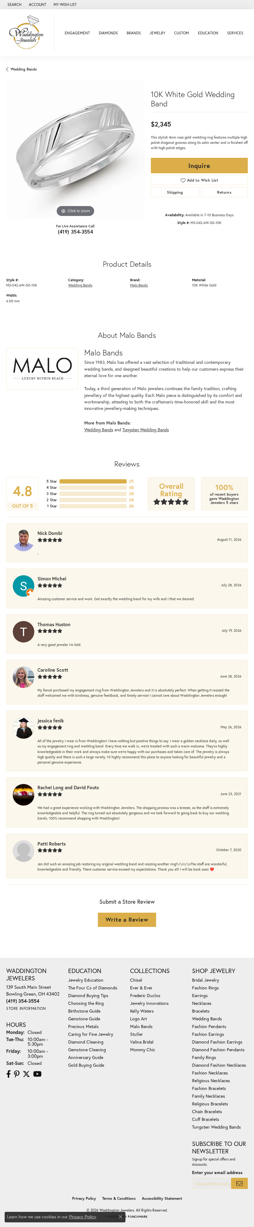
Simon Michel (51, 578)
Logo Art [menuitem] (138, 1019)
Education (208, 33)
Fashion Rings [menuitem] (205, 988)
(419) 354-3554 (75, 231)
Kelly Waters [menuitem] (142, 1011)
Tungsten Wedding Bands (145, 430)
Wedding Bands (24, 69)
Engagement (77, 33)
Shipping (175, 192)
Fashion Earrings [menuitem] (208, 1034)
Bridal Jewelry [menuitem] (205, 980)
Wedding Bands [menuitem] (207, 1019)
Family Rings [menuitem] (204, 1057)
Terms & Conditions (119, 1198)
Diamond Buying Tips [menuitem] (88, 995)
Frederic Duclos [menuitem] (145, 995)
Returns (224, 192)
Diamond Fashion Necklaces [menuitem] (219, 1065)
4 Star (51, 487)
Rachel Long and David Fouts (68, 787)
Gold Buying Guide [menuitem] (86, 1065)
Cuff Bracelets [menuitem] (205, 1119)
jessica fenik (50, 720)
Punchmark (137, 1217)
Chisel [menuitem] (136, 980)
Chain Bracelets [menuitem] (207, 1111)
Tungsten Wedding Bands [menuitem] (216, 1127)
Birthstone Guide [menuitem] (84, 1011)
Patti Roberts (51, 844)
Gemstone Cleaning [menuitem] (87, 1050)
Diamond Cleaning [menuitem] (85, 1042)
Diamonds (108, 33)
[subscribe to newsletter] (239, 1183)
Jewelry (157, 33)
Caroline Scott (52, 670)
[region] (75, 149)
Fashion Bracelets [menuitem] (209, 1088)
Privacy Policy (84, 1198)
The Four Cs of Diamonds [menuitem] (92, 988)
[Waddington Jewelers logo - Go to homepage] (28, 33)
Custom (181, 33)
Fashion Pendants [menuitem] (209, 1026)
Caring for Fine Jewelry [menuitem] (90, 1034)
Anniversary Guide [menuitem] (85, 1057)
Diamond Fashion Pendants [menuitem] (218, 1050)
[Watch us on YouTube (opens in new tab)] (37, 1074)
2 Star (51, 499)
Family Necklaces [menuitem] (208, 1096)
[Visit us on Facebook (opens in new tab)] (8, 1074)
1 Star (52, 506)
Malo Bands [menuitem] (141, 1026)
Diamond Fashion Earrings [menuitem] (217, 1042)
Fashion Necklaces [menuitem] (210, 1073)
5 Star (51, 481)
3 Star (51, 493)
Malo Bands (139, 285)
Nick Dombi (49, 533)
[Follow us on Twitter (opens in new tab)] (26, 1074)
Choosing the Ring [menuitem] (86, 1003)
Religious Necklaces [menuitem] (211, 1080)
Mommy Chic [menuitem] (142, 1050)
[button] (13, 4)
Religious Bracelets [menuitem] (210, 1104)
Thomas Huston (53, 624)
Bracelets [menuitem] (201, 1011)
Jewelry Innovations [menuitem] (149, 1003)
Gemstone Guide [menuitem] (84, 1019)
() (131, 481)
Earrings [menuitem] (200, 995)
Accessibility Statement (162, 1198)
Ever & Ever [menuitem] (141, 988)
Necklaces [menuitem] (202, 1003)
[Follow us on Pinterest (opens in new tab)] (17, 1074)
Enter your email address (217, 1172)
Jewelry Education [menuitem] (85, 980)
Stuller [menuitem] (136, 1034)
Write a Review (127, 919)
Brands (134, 33)
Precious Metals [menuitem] (83, 1026)
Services (235, 33)
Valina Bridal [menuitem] (142, 1042)
